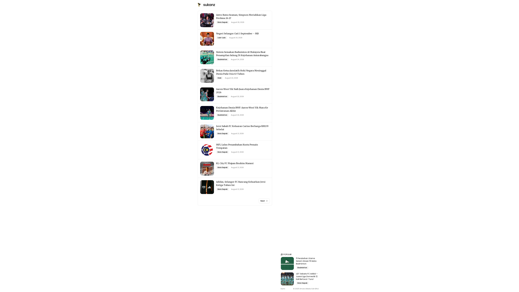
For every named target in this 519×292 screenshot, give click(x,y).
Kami (283, 289)
